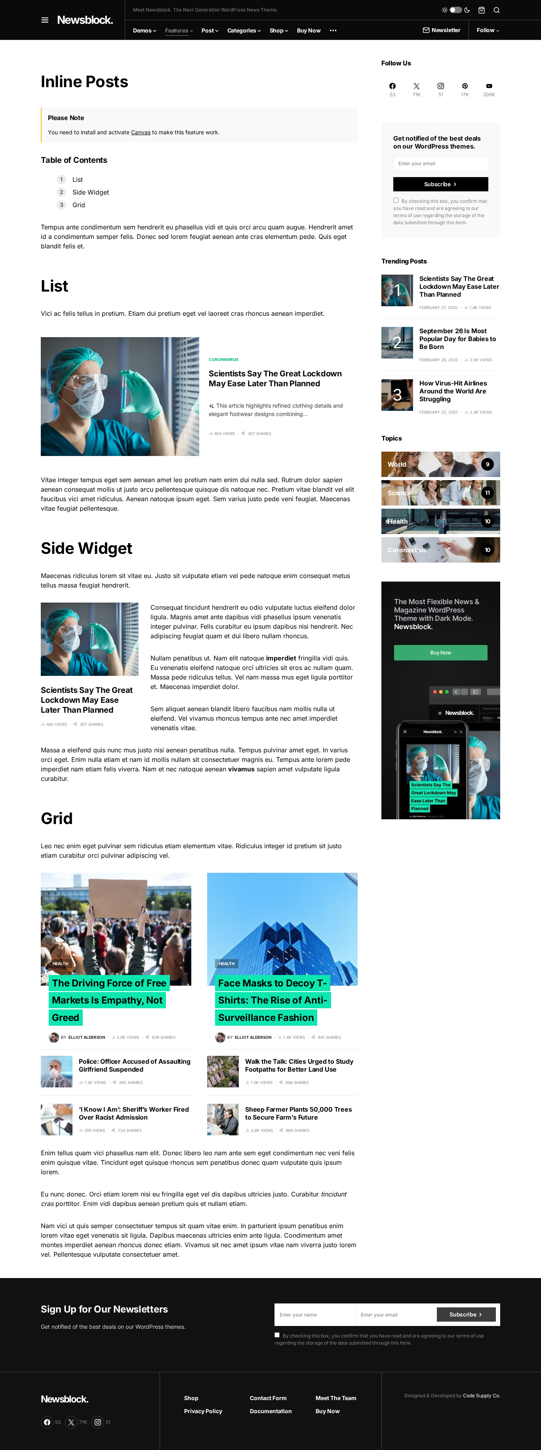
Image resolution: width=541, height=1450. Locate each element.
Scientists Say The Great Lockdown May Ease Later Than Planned (275, 378)
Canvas (140, 132)
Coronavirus (223, 359)
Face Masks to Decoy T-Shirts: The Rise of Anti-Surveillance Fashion (273, 1000)
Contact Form (268, 1398)
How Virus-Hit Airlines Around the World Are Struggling (453, 391)
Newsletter (446, 30)
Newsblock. (85, 20)
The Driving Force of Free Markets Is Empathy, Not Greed (109, 1000)
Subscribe (437, 184)
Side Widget (90, 192)
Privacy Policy (203, 1411)
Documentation (271, 1411)
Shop (191, 1398)
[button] (45, 20)
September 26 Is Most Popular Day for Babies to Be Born (457, 339)
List (77, 179)
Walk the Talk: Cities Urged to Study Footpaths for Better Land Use (299, 1065)
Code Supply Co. (481, 1395)
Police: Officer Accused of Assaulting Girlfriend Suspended (134, 1065)
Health (60, 963)
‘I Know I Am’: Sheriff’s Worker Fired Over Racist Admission (134, 1113)
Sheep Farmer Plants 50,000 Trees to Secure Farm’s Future (298, 1113)
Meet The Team (336, 1398)
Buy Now (328, 1411)
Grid (78, 205)
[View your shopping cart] (481, 9)
